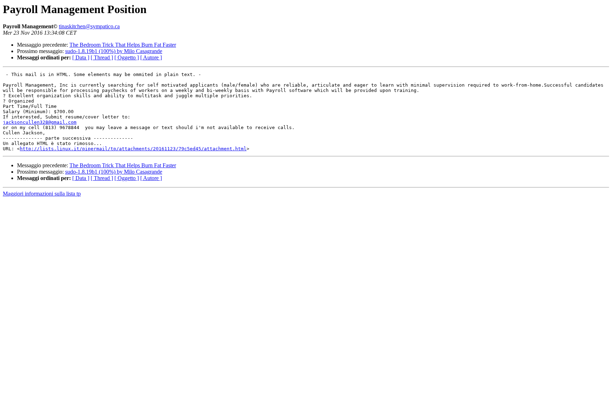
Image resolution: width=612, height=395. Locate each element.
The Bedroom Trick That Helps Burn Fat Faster (122, 45)
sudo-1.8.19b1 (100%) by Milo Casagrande (113, 51)
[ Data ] (80, 57)
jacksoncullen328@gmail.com (39, 122)
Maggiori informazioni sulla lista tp (42, 194)
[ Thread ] (102, 57)
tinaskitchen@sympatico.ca (89, 26)
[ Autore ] (151, 57)
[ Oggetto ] (126, 57)
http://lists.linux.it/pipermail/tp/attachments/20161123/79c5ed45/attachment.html (133, 148)
